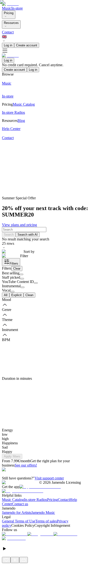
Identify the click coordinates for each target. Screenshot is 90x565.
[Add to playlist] (15, 560)
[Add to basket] (23, 560)
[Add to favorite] (6, 560)
